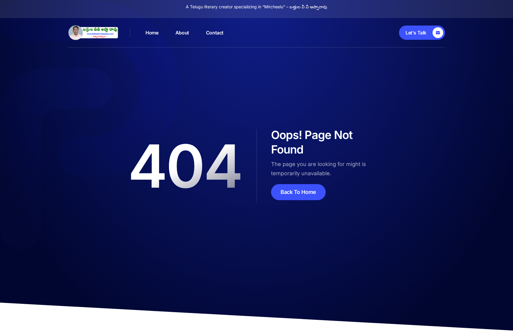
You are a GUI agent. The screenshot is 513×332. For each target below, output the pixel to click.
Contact (215, 33)
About (182, 33)
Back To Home (298, 192)
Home (151, 33)
